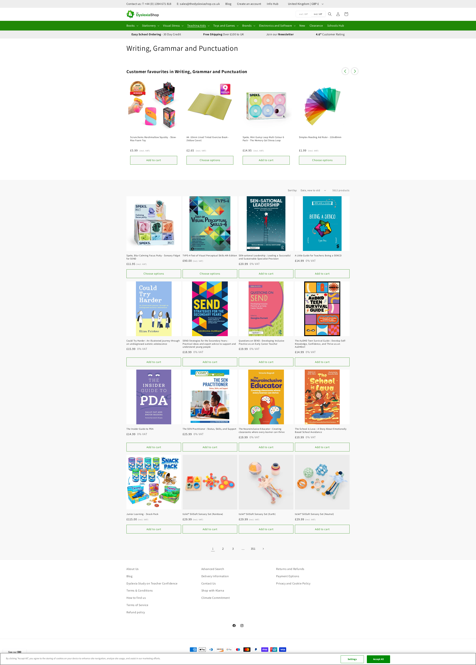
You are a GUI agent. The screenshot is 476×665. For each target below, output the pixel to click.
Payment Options (287, 576)
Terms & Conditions (139, 590)
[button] (132, 26)
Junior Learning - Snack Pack (142, 514)
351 (253, 549)
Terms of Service (137, 605)
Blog (228, 4)
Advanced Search (212, 569)
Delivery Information (215, 576)
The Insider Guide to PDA (139, 428)
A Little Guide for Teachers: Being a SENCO (318, 255)
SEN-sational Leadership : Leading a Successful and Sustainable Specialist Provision (265, 257)
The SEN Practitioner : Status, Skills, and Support (209, 428)
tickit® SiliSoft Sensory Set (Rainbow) (203, 514)
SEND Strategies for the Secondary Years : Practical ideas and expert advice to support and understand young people (209, 344)
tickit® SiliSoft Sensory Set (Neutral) (314, 514)
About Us (132, 569)
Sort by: (292, 190)
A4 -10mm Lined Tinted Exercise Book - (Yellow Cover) (207, 139)
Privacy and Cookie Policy (293, 583)
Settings (352, 659)
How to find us (136, 598)
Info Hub (273, 4)
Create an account (249, 4)
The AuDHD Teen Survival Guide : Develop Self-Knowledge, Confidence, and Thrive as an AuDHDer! (320, 344)
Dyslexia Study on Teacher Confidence (152, 583)
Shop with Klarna (212, 590)
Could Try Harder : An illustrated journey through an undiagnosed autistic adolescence (153, 342)
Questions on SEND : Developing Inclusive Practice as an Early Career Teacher (261, 342)
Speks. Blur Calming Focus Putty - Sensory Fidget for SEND (153, 257)
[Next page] (263, 549)
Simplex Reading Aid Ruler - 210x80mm (320, 137)
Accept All (378, 659)
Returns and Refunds (290, 569)
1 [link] (213, 549)
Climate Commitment (215, 598)
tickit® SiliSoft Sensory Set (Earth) (257, 514)
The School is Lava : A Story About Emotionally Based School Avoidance (321, 430)
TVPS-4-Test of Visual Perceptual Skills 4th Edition (210, 255)
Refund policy (135, 612)
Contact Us (208, 583)
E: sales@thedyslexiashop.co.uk (198, 4)
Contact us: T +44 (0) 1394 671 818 (148, 4)
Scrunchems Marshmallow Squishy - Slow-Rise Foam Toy (153, 139)
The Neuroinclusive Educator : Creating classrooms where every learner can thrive (262, 430)
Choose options (154, 273)
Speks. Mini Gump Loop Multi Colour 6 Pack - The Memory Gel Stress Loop (263, 139)
